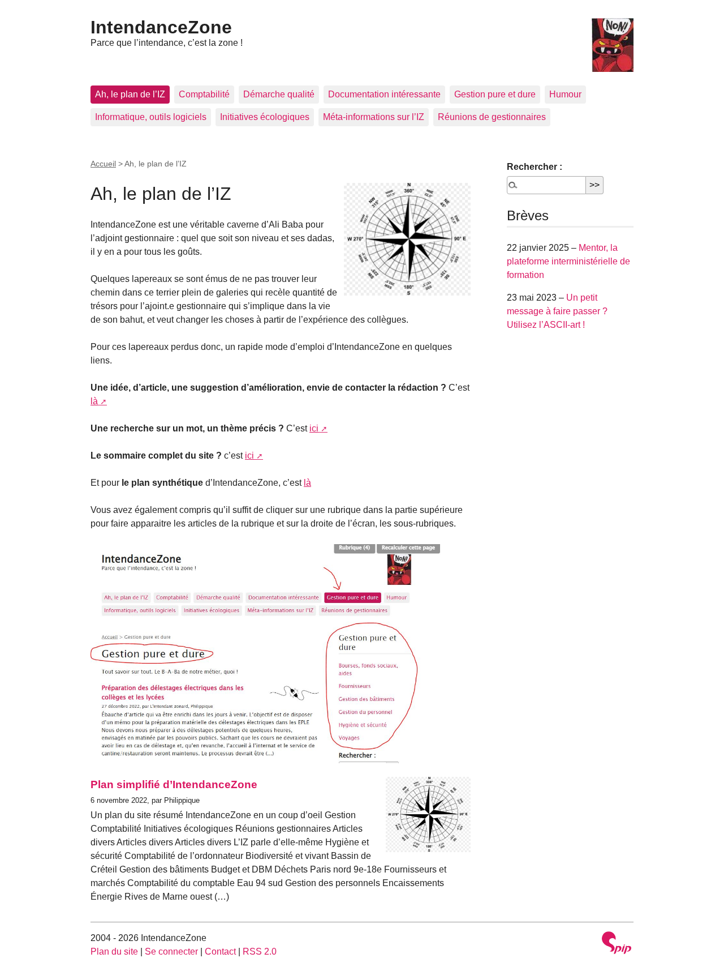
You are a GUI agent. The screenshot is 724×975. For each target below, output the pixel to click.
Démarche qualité (278, 94)
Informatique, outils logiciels (150, 117)
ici (313, 428)
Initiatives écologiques (264, 117)
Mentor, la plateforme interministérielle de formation (568, 261)
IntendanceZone (161, 27)
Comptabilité (204, 94)
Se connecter (171, 951)
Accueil (103, 163)
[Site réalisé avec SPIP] (617, 944)
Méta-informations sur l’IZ (373, 117)
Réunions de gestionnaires (492, 117)
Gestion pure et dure (495, 94)
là (94, 401)
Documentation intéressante (384, 94)
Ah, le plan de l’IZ (130, 94)
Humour (565, 94)
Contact (220, 951)
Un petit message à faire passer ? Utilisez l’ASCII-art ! (557, 311)
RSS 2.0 (260, 951)
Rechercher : (534, 167)
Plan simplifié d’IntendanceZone (173, 784)
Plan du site (114, 951)
